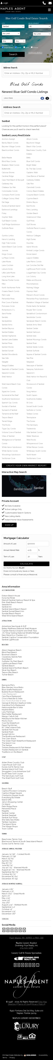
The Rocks (6, 425)
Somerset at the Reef (10, 395)
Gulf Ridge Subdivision (11, 224)
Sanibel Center (32, 328)
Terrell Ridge (7, 421)
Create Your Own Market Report (26, 465)
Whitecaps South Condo (36, 451)
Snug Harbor (31, 392)
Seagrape (30, 362)
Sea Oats (5, 358)
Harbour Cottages (33, 236)
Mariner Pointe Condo (10, 280)
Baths (17, 38)
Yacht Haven (31, 455)
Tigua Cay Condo (9, 429)
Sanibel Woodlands (10, 354)
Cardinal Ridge (8, 176)
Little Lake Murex (8, 273)
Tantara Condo (32, 414)
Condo (19, 47)
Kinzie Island (31, 254)
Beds (4, 38)
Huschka (29, 243)
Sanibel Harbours (33, 332)
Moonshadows (32, 284)
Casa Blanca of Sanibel (35, 176)
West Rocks (31, 440)
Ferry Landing (32, 210)
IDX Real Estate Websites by (12, 1055)
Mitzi (4, 284)
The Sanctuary (32, 425)
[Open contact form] (50, 3)
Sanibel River (31, 343)
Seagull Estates (8, 366)
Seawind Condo (8, 373)
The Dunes (30, 421)
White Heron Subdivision (12, 447)
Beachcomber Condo (10, 150)
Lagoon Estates (32, 258)
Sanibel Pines (7, 343)
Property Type (7, 45)
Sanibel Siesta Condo (34, 347)
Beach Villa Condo (33, 147)
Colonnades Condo (10, 191)
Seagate (5, 362)
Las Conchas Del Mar (34, 265)
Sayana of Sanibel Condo (36, 354)
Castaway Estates (33, 180)
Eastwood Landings (10, 210)
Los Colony (31, 276)
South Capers (31, 395)
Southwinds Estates (34, 399)
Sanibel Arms (7, 325)
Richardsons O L (8, 310)
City (3, 23)
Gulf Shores (31, 224)
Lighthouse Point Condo (36, 269)
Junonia (5, 250)
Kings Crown (7, 254)
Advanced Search (35, 52)
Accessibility (43, 1055)
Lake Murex (6, 262)
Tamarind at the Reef (10, 414)
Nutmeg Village (32, 288)
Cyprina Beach (32, 198)
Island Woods (32, 247)
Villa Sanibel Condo (34, 432)
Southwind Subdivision (11, 399)
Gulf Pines (30, 221)
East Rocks (30, 206)
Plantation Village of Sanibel (37, 302)
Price (4, 30)
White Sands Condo (10, 451)
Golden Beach (32, 213)
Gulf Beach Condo (9, 221)
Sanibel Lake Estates (10, 340)
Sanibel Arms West (34, 325)
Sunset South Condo (34, 406)
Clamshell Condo (33, 187)
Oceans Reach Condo (10, 291)
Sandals (5, 317)
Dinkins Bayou (32, 202)
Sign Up (9, 525)
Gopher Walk (7, 217)
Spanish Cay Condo (10, 403)
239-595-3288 (26, 948)
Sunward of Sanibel (9, 410)
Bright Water (31, 165)
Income (35, 47)
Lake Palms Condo (34, 262)
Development (33, 23)
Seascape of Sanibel (34, 366)
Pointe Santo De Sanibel (35, 306)
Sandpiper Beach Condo (36, 321)
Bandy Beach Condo (10, 143)
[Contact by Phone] (44, 3)
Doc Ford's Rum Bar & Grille (14, 701)
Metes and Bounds (33, 280)
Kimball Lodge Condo (35, 250)
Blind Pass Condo (9, 161)
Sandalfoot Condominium (36, 314)
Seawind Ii (30, 373)
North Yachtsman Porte (11, 288)
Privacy (12, 1058)
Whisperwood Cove (34, 443)
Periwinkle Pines (8, 299)
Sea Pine (29, 358)
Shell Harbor (7, 377)
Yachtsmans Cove (33, 458)
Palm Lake (6, 295)
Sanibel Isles (31, 336)
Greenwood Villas (33, 217)
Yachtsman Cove (8, 458)
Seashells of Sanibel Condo (13, 369)
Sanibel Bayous (8, 328)
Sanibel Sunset (7, 351)
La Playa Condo (8, 258)
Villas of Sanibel (8, 436)
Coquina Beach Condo (35, 195)
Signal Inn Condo (9, 392)
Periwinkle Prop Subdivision (37, 299)
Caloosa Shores (8, 172)
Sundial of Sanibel (9, 406)
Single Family (8, 47)
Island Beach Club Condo (12, 247)
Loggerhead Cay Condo (36, 273)
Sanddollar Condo (33, 317)
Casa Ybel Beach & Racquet (13, 180)
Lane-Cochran (7, 265)
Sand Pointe (6, 314)
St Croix (29, 403)
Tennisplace (31, 418)
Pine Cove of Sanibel (10, 302)
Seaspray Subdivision (34, 369)
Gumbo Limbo (8, 236)
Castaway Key (7, 184)
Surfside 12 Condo (33, 410)
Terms (4, 1058)
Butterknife (6, 169)
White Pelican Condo (34, 447)
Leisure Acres (7, 269)
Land (27, 47)
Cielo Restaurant (9, 694)
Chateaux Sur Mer (9, 187)
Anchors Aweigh (8, 139)
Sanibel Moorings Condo (36, 340)
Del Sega (5, 202)
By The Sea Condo (34, 169)
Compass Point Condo (11, 195)
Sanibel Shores (8, 347)
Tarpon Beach (7, 418)
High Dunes (31, 239)
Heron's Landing (8, 239)
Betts (28, 158)
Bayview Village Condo (11, 147)
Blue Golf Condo (33, 161)
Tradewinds (31, 429)
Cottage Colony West (10, 198)
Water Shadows (32, 436)
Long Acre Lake (8, 276)
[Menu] (49, 10)
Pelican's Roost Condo (35, 295)
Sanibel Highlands (9, 336)
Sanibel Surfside (32, 351)
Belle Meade (7, 158)
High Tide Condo (9, 243)
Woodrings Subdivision (11, 455)
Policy (37, 1004)
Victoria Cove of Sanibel (11, 432)
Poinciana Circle (8, 306)
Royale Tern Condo (34, 310)
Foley (4, 213)
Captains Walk (32, 172)
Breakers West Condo (10, 165)
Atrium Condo (32, 139)
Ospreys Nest (31, 291)
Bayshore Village (33, 143)
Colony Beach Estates (35, 191)
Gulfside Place (7, 228)
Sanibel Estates (8, 332)
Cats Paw (30, 184)
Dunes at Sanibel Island (11, 206)
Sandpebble (7, 321)
